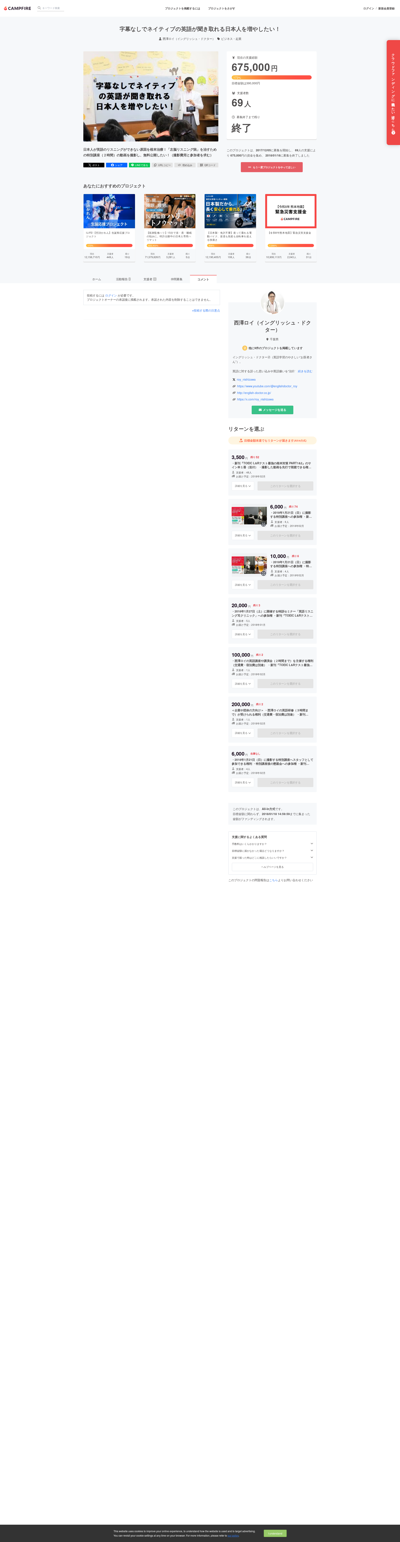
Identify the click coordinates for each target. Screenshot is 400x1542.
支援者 (150, 279)
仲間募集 (176, 279)
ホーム (96, 279)
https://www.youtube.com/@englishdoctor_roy (267, 386)
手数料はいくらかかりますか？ (249, 843)
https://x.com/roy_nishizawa (255, 399)
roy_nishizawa (246, 379)
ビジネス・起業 (231, 39)
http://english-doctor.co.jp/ (254, 393)
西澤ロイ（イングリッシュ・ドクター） (189, 39)
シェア (118, 165)
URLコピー (164, 165)
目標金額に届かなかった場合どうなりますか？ (258, 850)
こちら (273, 880)
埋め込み (187, 165)
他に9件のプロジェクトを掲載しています (276, 348)
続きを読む (305, 371)
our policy (233, 1535)
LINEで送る (141, 165)
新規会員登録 (386, 8)
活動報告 (123, 279)
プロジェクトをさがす (221, 8)
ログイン (368, 8)
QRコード (210, 165)
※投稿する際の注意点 (206, 310)
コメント (203, 279)
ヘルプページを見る (272, 866)
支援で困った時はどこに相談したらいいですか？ (259, 857)
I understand (275, 1533)
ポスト (96, 165)
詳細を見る (241, 485)
